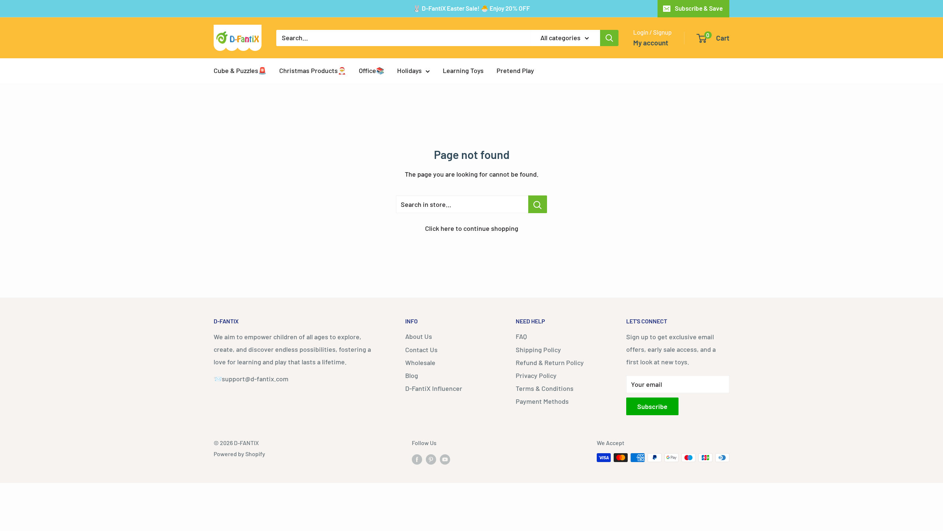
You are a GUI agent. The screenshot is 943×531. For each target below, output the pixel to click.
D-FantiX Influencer (433, 388)
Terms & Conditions (545, 388)
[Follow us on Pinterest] (431, 459)
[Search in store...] (537, 204)
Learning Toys (463, 70)
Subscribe (652, 406)
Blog (411, 375)
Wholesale (420, 362)
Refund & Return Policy (550, 362)
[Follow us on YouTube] (445, 459)
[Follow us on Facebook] (417, 459)
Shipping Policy (538, 350)
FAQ (521, 336)
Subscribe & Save (699, 8)
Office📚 (371, 70)
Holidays (409, 70)
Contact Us (421, 350)
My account (650, 42)
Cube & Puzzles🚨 (240, 70)
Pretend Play (515, 70)
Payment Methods (542, 401)
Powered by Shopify (239, 453)
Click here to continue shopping (471, 228)
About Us (418, 336)
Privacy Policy (536, 375)
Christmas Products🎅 (312, 70)
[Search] (609, 38)
